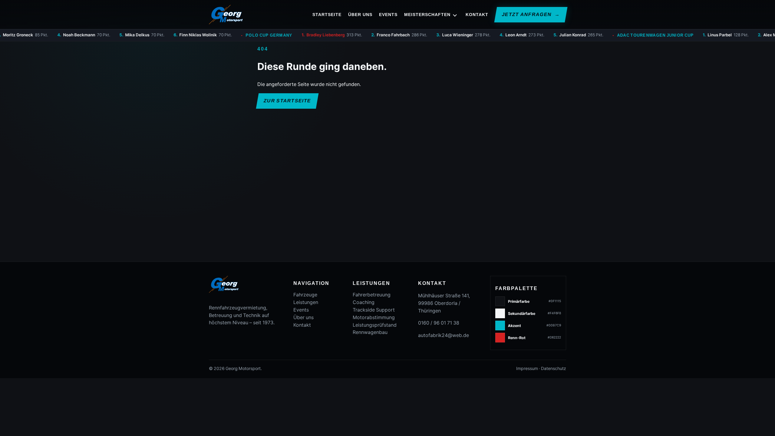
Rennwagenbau (370, 332)
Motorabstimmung (374, 317)
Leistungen (305, 302)
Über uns (360, 14)
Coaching (363, 302)
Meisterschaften (427, 14)
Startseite (326, 14)
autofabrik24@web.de (443, 335)
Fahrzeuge (305, 295)
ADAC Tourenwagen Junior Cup (630, 35)
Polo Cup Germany (244, 35)
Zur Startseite (287, 100)
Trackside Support (374, 310)
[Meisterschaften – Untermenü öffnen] (455, 14)
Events (388, 14)
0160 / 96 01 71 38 (438, 323)
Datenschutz (553, 368)
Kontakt (477, 14)
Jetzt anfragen (530, 14)
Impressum (527, 368)
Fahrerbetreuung (372, 295)
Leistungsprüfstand (375, 325)
